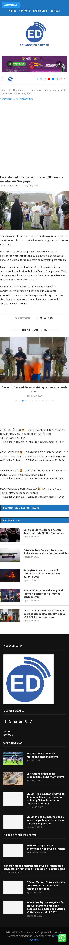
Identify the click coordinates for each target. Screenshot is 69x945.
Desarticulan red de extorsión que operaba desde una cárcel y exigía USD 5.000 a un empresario (44, 614)
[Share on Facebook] (38, 318)
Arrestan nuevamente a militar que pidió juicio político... (35, 5)
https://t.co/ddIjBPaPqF (12, 438)
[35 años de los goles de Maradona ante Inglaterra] (13, 758)
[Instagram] (45, 79)
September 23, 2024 (53, 460)
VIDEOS (12, 11)
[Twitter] (41, 79)
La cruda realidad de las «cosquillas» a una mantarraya (45, 775)
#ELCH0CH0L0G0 (9, 452)
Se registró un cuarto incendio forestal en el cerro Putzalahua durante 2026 (42, 573)
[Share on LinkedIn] (45, 318)
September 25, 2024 (53, 442)
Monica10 (14, 185)
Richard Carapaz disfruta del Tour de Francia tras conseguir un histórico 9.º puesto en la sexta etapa (34, 867)
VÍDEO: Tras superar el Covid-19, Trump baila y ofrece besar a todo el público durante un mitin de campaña (46, 798)
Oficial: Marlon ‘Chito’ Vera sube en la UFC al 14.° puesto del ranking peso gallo (46, 885)
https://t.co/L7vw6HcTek (52, 456)
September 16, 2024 (53, 478)
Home (3, 90)
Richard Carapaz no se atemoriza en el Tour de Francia (46, 847)
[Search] (65, 79)
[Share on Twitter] (41, 318)
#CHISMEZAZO (28, 488)
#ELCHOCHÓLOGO (10, 430)
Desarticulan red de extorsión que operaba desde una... (35, 389)
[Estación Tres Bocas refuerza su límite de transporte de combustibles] (10, 555)
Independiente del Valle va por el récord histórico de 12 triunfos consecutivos (43, 593)
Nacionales (19, 90)
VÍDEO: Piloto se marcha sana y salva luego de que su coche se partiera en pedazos (45, 820)
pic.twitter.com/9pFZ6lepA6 (24, 492)
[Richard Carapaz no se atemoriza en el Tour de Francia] (13, 850)
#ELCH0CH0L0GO (9, 488)
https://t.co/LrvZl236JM (33, 474)
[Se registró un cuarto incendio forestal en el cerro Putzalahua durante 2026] (10, 575)
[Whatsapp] (57, 79)
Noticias (55, 11)
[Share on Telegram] (51, 318)
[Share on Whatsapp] (48, 318)
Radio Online (40, 11)
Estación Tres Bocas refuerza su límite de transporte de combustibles (46, 551)
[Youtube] (49, 79)
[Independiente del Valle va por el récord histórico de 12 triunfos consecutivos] (10, 595)
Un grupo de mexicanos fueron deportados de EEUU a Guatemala (43, 531)
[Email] (53, 79)
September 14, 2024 (53, 496)
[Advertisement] (34, 137)
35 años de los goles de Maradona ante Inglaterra (42, 755)
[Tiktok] (60, 79)
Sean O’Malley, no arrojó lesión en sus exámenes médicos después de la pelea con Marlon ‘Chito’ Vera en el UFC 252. (46, 907)
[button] (23, 5)
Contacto (24, 11)
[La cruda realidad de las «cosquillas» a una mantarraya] (13, 779)
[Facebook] (37, 79)
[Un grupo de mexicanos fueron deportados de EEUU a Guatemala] (10, 535)
